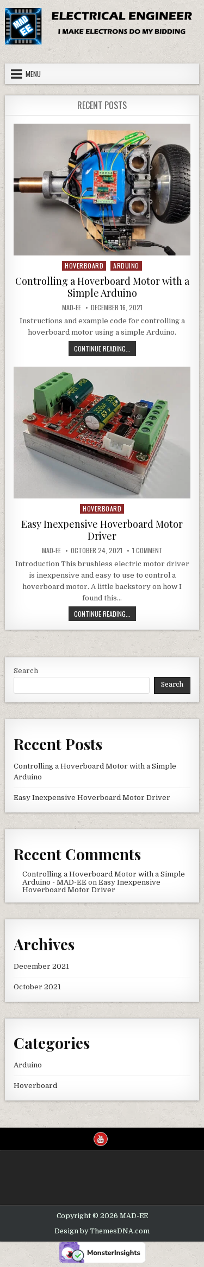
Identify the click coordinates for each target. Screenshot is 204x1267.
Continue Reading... (105, 349)
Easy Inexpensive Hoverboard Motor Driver (102, 529)
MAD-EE (71, 307)
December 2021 (41, 966)
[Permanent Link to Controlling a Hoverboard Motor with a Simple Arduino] (102, 189)
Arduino (126, 265)
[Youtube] (101, 1139)
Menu (33, 73)
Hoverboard (84, 265)
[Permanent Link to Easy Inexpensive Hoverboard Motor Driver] (102, 432)
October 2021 (37, 987)
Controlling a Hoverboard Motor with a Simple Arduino (102, 286)
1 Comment (147, 550)
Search (26, 671)
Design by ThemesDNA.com (102, 1231)
